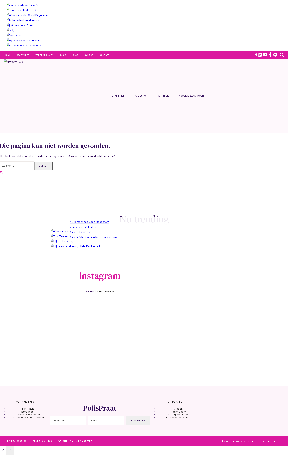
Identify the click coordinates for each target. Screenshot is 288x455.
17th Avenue (269, 441)
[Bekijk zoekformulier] (281, 55)
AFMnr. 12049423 (42, 441)
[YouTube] (265, 55)
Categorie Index (178, 414)
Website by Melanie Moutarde (76, 441)
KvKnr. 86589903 (16, 441)
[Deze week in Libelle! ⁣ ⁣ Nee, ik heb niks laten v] (59, 335)
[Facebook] (270, 55)
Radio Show (178, 412)
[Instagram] (255, 55)
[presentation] (147, 5)
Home (8, 55)
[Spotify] (275, 55)
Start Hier (23, 55)
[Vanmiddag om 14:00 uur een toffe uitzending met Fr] (19, 313)
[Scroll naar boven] (3, 451)
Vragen (178, 409)
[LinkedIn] (260, 55)
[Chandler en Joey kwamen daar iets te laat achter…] (100, 327)
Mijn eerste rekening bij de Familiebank (93, 237)
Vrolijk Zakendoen (191, 96)
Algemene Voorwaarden (28, 417)
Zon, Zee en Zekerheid (83, 227)
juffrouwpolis (104, 291)
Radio (63, 55)
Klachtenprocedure (178, 417)
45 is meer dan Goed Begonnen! (89, 222)
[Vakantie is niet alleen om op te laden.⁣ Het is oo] (140, 324)
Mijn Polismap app (81, 232)
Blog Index (28, 412)
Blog (75, 55)
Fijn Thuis (163, 96)
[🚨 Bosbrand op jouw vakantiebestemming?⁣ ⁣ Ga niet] (180, 308)
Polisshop (141, 96)
